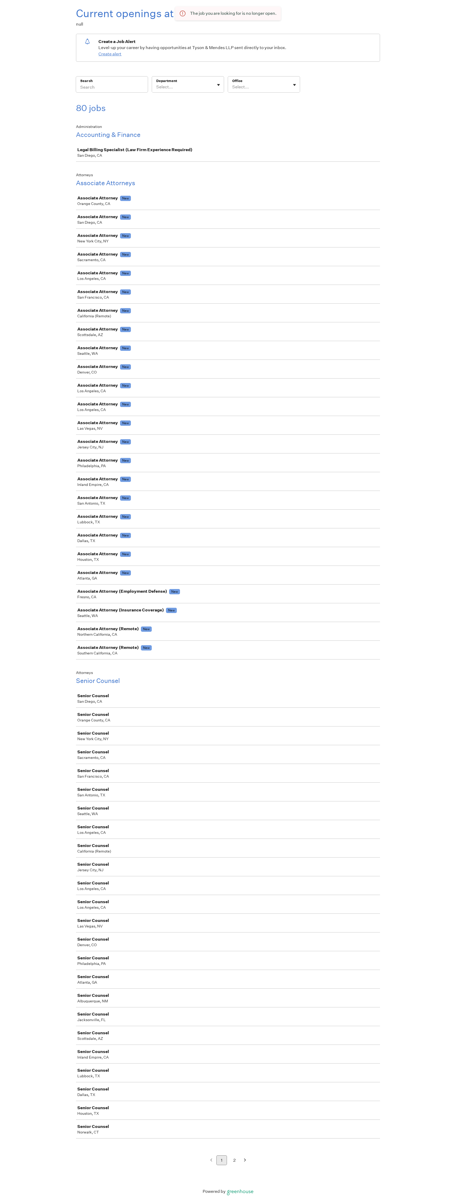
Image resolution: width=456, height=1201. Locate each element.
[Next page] (245, 1160)
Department (166, 81)
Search (86, 81)
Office (237, 81)
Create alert (109, 53)
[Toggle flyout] (218, 85)
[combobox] (156, 87)
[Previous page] (211, 1160)
